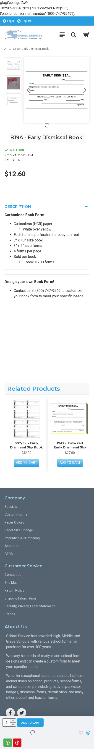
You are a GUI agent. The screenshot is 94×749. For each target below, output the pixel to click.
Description (18, 206)
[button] (28, 90)
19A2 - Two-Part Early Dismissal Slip (51, 445)
